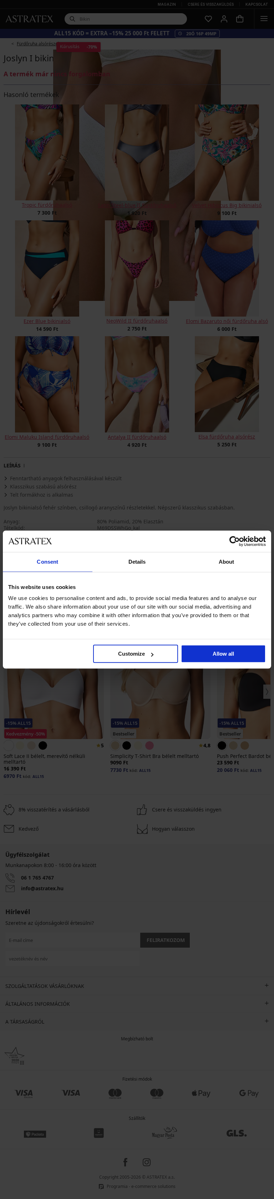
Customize (131, 654)
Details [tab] (137, 562)
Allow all (223, 654)
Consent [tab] (47, 562)
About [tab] (226, 562)
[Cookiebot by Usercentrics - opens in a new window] (234, 541)
